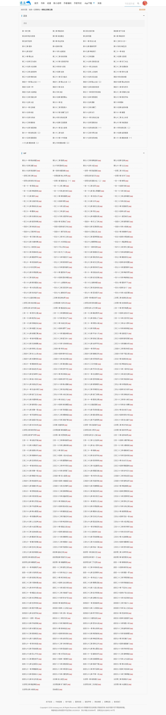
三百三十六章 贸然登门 (62, 471)
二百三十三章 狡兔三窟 (92, 339)
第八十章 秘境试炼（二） (122, 128)
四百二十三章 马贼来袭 (31, 583)
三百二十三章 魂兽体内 (31, 455)
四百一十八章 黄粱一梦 (123, 573)
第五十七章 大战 (27, 102)
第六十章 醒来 (118, 102)
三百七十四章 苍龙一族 (123, 516)
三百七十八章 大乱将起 (123, 522)
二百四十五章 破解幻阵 (92, 354)
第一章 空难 (26, 31)
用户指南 (68, 702)
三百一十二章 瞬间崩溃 (62, 440)
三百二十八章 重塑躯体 (62, 461)
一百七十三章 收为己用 (92, 262)
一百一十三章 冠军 (91, 186)
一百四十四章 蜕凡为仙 (62, 227)
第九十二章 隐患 (60, 160)
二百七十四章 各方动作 (123, 389)
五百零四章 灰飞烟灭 (61, 684)
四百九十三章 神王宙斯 (92, 669)
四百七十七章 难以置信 (92, 649)
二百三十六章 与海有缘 (62, 344)
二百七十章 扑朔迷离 (122, 384)
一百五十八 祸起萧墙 (122, 242)
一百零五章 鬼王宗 (91, 176)
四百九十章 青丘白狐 (122, 664)
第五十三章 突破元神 (29, 97)
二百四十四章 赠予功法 (62, 354)
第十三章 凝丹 (27, 46)
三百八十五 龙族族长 (92, 532)
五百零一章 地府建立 (92, 679)
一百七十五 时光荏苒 (31, 267)
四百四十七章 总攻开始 (31, 613)
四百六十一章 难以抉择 (92, 628)
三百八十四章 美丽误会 (62, 532)
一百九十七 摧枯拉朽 (61, 293)
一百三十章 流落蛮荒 (122, 206)
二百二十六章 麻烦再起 (123, 328)
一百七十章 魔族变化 (122, 257)
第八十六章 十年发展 (60, 138)
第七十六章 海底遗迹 (121, 123)
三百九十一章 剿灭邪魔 (31, 542)
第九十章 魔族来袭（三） (61, 143)
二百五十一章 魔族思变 (31, 364)
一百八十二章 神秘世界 (123, 272)
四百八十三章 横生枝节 (31, 659)
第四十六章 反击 (58, 87)
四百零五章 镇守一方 (92, 557)
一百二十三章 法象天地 (31, 201)
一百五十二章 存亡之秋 (62, 237)
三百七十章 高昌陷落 (122, 511)
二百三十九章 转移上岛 (31, 349)
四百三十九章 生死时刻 (31, 603)
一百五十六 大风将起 (61, 242)
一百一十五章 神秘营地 (31, 191)
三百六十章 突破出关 (61, 501)
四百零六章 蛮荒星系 (122, 557)
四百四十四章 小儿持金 (62, 608)
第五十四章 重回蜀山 (60, 97)
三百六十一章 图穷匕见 (92, 501)
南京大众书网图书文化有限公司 (88, 708)
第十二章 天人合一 (120, 41)
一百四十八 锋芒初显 (61, 232)
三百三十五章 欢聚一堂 (31, 471)
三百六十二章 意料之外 (123, 501)
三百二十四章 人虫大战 (62, 455)
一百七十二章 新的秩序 (62, 262)
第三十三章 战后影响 (29, 72)
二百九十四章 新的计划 (123, 415)
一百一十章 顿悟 (121, 181)
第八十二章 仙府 (58, 133)
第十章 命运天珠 (58, 41)
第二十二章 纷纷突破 (60, 56)
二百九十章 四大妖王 (122, 410)
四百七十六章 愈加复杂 (62, 649)
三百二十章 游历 (60, 450)
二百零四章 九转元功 (61, 303)
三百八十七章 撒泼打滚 (31, 537)
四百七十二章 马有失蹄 (62, 644)
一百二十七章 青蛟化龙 (31, 206)
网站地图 (98, 702)
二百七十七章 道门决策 (92, 394)
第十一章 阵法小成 (89, 41)
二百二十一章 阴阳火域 (92, 323)
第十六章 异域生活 (120, 46)
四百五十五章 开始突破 (31, 623)
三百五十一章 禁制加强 (31, 491)
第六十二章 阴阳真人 (60, 107)
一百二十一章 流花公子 (92, 196)
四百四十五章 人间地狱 (92, 608)
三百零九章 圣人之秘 (92, 435)
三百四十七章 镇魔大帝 (31, 486)
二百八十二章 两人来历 (123, 400)
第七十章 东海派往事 (60, 117)
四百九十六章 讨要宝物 (62, 674)
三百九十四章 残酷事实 (123, 542)
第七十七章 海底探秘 (29, 128)
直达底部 (142, 10)
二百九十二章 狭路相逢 (62, 415)
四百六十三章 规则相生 (31, 634)
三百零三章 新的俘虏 (31, 430)
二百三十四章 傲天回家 (123, 339)
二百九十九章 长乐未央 (31, 425)
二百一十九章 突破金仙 (31, 323)
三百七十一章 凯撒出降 (31, 516)
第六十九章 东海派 (28, 117)
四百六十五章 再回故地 (92, 634)
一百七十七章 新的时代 (92, 267)
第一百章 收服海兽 (61, 171)
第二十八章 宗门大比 (121, 62)
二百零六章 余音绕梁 (122, 303)
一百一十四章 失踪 (122, 186)
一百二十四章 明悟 (61, 201)
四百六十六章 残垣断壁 (123, 634)
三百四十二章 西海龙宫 (123, 476)
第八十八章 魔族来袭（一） (123, 138)
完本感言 (57, 689)
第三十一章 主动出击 (90, 67)
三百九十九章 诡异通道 (31, 552)
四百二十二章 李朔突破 (123, 578)
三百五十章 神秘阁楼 (122, 486)
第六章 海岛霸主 (58, 36)
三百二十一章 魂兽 (91, 450)
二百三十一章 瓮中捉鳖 (31, 339)
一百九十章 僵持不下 (122, 283)
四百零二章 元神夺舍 (122, 552)
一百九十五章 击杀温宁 (31, 293)
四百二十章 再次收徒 (61, 578)
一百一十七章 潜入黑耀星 (93, 191)
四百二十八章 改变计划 (62, 588)
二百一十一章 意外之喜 (31, 313)
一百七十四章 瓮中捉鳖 (123, 262)
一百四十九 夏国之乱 (92, 232)
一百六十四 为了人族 (61, 252)
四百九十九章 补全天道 (31, 679)
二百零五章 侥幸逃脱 (92, 303)
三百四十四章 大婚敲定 (62, 481)
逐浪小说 (25, 3)
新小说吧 (57, 3)
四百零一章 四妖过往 (92, 552)
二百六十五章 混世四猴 (92, 379)
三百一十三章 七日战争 (92, 440)
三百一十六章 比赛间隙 (62, 445)
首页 (36, 3)
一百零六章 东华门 (122, 176)
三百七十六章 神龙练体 (62, 522)
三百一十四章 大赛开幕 (123, 440)
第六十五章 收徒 (27, 112)
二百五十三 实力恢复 (92, 364)
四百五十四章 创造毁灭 (123, 618)
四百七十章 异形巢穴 (122, 639)
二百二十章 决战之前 (61, 323)
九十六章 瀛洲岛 (60, 166)
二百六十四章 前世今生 (62, 379)
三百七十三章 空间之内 (92, 516)
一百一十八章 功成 (122, 191)
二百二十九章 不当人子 (92, 333)
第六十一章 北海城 (28, 107)
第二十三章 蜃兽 (88, 56)
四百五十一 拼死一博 (31, 618)
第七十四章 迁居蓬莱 (60, 123)
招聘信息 (107, 702)
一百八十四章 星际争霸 (62, 278)
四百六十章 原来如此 (61, 628)
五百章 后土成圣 (60, 679)
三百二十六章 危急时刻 (123, 455)
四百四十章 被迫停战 (61, 603)
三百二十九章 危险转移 (92, 461)
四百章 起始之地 (60, 552)
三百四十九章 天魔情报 (92, 486)
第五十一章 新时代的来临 (92, 92)
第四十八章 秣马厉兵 (121, 87)
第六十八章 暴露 (119, 112)
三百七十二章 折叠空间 (62, 516)
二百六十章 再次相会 (61, 374)
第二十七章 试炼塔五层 (91, 62)
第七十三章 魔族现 (28, 123)
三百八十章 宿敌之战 (61, 527)
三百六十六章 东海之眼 (123, 506)
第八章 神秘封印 (119, 36)
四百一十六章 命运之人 (62, 573)
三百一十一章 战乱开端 (31, 440)
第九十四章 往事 (121, 160)
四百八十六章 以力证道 (123, 659)
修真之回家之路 (47, 10)
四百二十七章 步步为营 (31, 588)
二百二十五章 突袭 (91, 328)
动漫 (49, 3)
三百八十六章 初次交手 (123, 532)
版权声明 (88, 702)
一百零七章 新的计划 (31, 181)
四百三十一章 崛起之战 (31, 593)
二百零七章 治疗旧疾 (31, 308)
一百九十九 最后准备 (31, 298)
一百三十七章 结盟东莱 (92, 216)
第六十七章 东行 (88, 112)
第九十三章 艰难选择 (92, 160)
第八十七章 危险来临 (90, 138)
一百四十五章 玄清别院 (92, 227)
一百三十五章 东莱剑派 (31, 216)
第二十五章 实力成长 (29, 62)
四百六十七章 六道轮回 (31, 639)
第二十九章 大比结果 (29, 67)
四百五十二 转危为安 (61, 618)
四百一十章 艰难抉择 (122, 562)
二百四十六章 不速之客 (123, 354)
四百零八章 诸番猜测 (61, 562)
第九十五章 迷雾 (29, 166)
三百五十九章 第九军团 (31, 501)
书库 (43, 3)
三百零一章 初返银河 (92, 425)
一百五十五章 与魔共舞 (31, 242)
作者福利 (67, 3)
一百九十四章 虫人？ (122, 288)
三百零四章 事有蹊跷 (61, 430)
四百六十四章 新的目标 (62, 634)
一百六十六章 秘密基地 (123, 252)
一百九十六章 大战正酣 (123, 293)
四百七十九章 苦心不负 (31, 654)
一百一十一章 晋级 (30, 186)
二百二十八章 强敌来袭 (62, 333)
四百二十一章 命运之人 (92, 578)
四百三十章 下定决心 (122, 588)
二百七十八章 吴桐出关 (123, 394)
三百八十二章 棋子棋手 (123, 527)
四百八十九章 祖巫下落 (92, 664)
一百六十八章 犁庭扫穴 (62, 257)
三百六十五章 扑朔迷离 (92, 506)
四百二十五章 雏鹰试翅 (92, 583)
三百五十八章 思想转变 (123, 496)
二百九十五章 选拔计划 (31, 420)
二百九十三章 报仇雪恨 (92, 415)
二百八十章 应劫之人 (61, 400)
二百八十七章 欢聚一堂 (31, 410)
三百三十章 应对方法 (122, 461)
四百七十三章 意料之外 (92, 644)
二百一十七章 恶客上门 (92, 318)
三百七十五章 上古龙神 (31, 522)
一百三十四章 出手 (122, 211)
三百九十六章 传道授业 (62, 547)
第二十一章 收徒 (119, 51)
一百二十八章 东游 (61, 206)
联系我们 (117, 702)
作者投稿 (59, 702)
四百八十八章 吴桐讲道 (62, 664)
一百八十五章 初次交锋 (92, 278)
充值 (99, 3)
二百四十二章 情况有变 (123, 349)
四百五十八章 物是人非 (123, 623)
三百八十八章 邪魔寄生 (62, 537)
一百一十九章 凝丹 (30, 196)
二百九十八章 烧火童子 (123, 420)
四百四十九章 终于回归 (92, 613)
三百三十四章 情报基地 (123, 466)
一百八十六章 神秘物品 (123, 278)
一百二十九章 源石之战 (92, 206)
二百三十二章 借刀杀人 (62, 339)
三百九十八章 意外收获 (123, 547)
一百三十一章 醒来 (30, 211)
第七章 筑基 (87, 36)
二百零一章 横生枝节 (92, 298)
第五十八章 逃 (57, 102)
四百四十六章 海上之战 (123, 608)
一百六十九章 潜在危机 (92, 257)
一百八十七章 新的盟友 (31, 283)
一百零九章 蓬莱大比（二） (94, 181)
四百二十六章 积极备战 (123, 583)
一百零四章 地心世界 (61, 176)
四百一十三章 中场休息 (92, 567)
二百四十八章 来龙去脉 (62, 359)
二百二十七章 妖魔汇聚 (31, 333)
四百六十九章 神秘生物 (92, 639)
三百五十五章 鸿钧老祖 (31, 496)
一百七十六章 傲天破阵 (62, 267)
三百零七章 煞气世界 (31, 435)
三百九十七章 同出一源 (92, 547)
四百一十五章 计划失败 (31, 573)
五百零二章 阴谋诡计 (122, 679)
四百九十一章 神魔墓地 (31, 669)
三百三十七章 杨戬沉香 (92, 471)
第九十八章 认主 (121, 166)
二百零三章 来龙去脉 (31, 303)
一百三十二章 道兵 (61, 211)
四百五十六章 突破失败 (62, 623)
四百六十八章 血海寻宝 (62, 639)
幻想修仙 (37, 10)
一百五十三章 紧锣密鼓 (92, 237)
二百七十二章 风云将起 (62, 389)
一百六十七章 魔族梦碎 (31, 257)
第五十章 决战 (57, 92)
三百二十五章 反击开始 (92, 455)
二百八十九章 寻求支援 (92, 410)
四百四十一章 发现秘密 (92, 603)
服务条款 (78, 702)
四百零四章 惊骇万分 (61, 557)
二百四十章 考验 (60, 349)
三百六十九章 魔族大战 (92, 511)
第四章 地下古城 (119, 31)
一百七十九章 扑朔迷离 (31, 272)
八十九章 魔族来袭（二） (31, 143)
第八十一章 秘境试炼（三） (31, 133)
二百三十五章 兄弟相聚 (31, 344)
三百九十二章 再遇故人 (62, 542)
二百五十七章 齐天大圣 (92, 369)
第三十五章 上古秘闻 (90, 72)
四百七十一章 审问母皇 (31, 644)
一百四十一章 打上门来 (92, 222)
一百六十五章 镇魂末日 (92, 252)
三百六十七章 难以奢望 (31, 511)
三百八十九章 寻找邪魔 (92, 537)
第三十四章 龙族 (58, 72)
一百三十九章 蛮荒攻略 (31, 222)
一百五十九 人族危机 (31, 247)
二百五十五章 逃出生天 (31, 369)
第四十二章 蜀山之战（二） (62, 82)
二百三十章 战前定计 (122, 333)
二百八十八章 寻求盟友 (62, 410)
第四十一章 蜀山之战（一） (31, 82)
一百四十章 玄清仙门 (61, 222)
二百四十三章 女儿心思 (31, 354)
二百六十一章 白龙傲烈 (92, 374)
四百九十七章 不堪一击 (92, 674)
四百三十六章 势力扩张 (62, 598)
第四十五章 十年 (27, 87)
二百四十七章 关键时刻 (31, 359)
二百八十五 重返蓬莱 (92, 405)
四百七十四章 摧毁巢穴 (123, 644)
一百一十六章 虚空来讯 (62, 191)
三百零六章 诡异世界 (122, 430)
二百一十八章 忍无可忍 (123, 318)
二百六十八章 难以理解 (62, 384)
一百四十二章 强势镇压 (123, 222)
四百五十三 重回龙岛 (92, 618)
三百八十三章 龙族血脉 (31, 532)
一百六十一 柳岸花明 (92, 247)
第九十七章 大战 (90, 166)
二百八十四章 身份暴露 (62, 405)
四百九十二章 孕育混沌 (62, 669)
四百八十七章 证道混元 (31, 664)
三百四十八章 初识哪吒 (62, 486)
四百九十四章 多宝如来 (123, 669)
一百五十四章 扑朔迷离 (123, 237)
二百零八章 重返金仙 (61, 308)
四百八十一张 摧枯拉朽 (92, 654)
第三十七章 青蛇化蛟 (29, 77)
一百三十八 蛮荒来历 (122, 216)
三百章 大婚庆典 (60, 425)
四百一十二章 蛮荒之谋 (62, 567)
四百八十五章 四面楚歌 (92, 659)
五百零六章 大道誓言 (122, 684)
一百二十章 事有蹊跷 (61, 196)
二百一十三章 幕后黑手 (92, 313)
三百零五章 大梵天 (91, 430)
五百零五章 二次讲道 (92, 684)
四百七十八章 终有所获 (123, 649)
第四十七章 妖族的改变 (91, 87)
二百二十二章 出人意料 (123, 323)
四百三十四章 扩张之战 (123, 593)
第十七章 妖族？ (27, 51)
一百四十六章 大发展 (122, 227)
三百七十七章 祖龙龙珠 (92, 522)
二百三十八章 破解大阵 (123, 344)
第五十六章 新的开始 (121, 97)
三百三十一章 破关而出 (31, 466)
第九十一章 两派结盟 (31, 160)
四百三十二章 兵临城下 (62, 593)
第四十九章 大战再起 (29, 92)
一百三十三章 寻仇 (91, 211)
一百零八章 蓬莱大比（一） (64, 181)
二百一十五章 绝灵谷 (31, 318)
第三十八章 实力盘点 (60, 77)
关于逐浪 (49, 702)
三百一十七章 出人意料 (92, 445)
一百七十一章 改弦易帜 (31, 262)
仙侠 (30, 10)
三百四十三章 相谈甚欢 (31, 481)
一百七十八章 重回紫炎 (123, 267)
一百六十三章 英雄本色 (31, 252)
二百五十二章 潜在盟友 (62, 364)
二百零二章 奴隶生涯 (122, 298)
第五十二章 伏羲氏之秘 (122, 92)
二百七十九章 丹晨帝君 (31, 400)
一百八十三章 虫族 (30, 278)
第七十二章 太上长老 (121, 117)
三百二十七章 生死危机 (31, 461)
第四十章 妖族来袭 (120, 77)
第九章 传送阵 (27, 41)
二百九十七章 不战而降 (92, 420)
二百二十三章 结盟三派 (31, 328)
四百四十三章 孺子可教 (31, 608)
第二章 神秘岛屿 (58, 31)
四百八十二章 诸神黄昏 (123, 654)
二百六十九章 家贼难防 (92, 384)
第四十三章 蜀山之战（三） (92, 82)
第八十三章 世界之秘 (90, 133)
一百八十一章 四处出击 (92, 272)
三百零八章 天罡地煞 (61, 435)
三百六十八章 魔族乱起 (62, 511)
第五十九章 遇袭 (88, 102)
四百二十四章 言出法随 (62, 583)
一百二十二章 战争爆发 (123, 196)
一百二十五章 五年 (91, 201)
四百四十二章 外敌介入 (123, 603)
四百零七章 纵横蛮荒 (31, 562)
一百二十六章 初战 (122, 201)
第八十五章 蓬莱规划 (29, 138)
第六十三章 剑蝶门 (89, 107)
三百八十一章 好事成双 (92, 527)
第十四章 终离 (57, 46)
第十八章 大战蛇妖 (59, 51)
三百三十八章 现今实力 (123, 471)
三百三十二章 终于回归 (62, 466)
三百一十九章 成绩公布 (31, 450)
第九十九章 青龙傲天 (31, 171)
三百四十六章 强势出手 (123, 481)
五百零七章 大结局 (30, 689)
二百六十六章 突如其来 (123, 379)
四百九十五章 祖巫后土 (31, 674)
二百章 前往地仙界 (61, 298)
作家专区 (78, 3)
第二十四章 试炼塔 (120, 56)
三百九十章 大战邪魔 (122, 537)
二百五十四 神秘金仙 (122, 364)
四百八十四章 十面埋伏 (62, 659)
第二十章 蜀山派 (27, 56)
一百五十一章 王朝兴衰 (31, 237)
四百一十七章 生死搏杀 (92, 573)
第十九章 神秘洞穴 (89, 51)
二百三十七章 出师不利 (92, 344)
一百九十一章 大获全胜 (31, 288)
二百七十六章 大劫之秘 (62, 394)
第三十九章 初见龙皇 (90, 77)
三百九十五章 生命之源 (31, 547)
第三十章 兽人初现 (59, 67)
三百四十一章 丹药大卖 (92, 476)
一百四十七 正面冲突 (31, 232)
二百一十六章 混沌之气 (62, 318)
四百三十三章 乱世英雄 (92, 593)
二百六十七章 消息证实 (31, 384)
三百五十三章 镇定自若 (92, 491)
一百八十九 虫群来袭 (92, 283)
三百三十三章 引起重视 (92, 466)
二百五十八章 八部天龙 (123, 369)
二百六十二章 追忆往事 (123, 374)
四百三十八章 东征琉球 (123, 598)
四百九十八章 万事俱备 (123, 674)
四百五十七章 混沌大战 (92, 623)
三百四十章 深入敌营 (61, 476)
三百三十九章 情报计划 (31, 476)
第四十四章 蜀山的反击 (122, 82)
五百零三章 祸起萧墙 (31, 684)
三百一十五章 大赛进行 (31, 445)
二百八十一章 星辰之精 (92, 400)
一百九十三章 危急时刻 (92, 288)
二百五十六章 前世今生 (62, 369)
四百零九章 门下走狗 (92, 562)
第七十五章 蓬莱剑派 (90, 123)
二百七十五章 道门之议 (31, 394)
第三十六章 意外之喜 (121, 72)
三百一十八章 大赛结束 (123, 445)
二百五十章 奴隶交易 (122, 359)
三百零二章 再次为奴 (122, 425)
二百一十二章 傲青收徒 (62, 313)
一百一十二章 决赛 (61, 186)
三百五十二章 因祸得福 (62, 491)
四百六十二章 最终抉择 (123, 628)
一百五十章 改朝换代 (122, 232)
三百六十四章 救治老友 (62, 506)
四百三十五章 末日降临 (31, 598)
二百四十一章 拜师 (91, 349)
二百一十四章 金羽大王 (123, 313)
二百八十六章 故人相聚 (123, 405)
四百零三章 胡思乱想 (31, 557)
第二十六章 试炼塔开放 (61, 62)
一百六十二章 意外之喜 (123, 247)
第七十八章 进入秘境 (60, 128)
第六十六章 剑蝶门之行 (61, 112)
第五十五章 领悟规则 (90, 97)
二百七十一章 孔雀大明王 (32, 389)
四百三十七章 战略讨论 (92, 598)
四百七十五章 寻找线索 (31, 649)
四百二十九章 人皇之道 (92, 588)
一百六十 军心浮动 (61, 247)
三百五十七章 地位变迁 (92, 496)
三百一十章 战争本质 (122, 435)
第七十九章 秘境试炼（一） (92, 128)
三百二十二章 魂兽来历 (123, 450)
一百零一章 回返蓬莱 (92, 171)
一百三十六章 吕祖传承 (62, 216)
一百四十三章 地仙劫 (31, 227)
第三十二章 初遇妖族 (121, 67)
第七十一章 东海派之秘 (91, 117)
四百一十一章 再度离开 (31, 567)
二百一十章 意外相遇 (122, 308)
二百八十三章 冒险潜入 (31, 405)
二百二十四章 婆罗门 (61, 328)
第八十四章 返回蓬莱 (121, 133)
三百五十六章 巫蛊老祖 (62, 496)
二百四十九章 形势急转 (92, 359)
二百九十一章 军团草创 (31, 415)
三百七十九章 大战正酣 (31, 527)
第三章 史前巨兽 (88, 31)
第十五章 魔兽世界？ (90, 46)
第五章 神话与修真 (28, 36)
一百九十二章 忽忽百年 (62, 288)
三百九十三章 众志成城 (92, 542)
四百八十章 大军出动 (61, 654)
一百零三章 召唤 (29, 176)
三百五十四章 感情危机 (123, 491)
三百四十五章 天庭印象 (92, 481)
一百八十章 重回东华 (61, 272)
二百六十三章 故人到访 (31, 379)
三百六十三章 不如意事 (31, 506)
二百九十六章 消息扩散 (62, 420)
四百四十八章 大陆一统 (62, 613)
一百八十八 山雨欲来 (61, 283)
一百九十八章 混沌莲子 (92, 293)
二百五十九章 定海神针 (31, 374)
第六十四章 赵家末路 (121, 107)
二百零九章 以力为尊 (92, 308)
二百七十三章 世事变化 (92, 389)
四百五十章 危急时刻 (122, 613)
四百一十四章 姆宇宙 (122, 567)
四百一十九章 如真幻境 (31, 578)
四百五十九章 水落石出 (31, 628)
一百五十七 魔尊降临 (92, 242)
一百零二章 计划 (121, 171)
